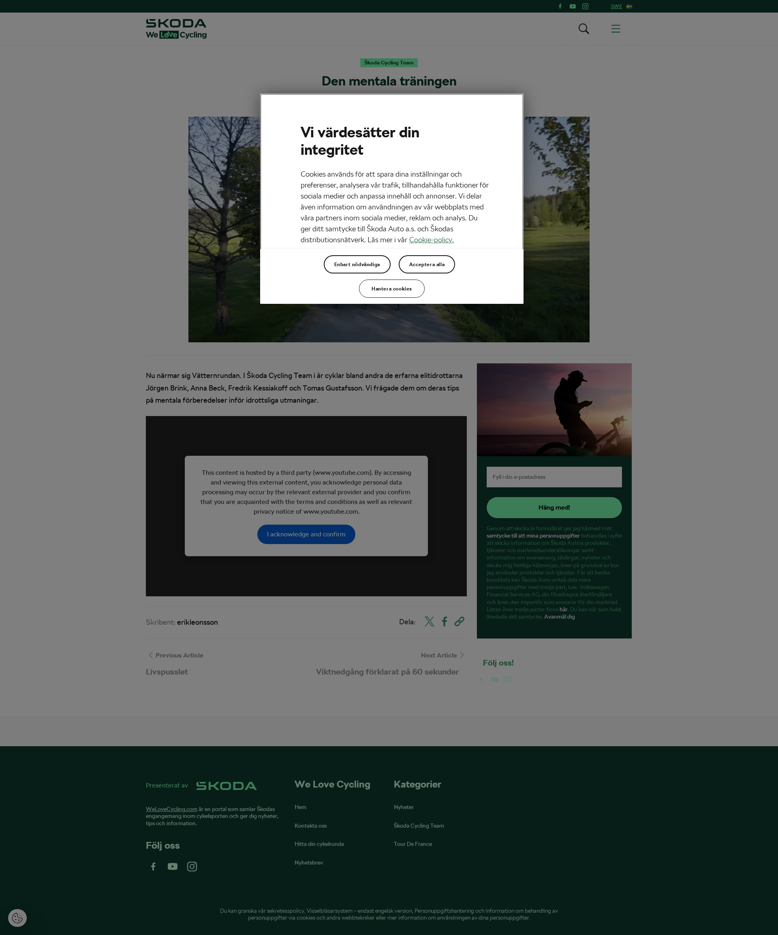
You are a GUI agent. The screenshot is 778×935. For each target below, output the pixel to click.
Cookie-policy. (431, 239)
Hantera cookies (392, 289)
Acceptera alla (427, 264)
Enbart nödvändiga (357, 264)
